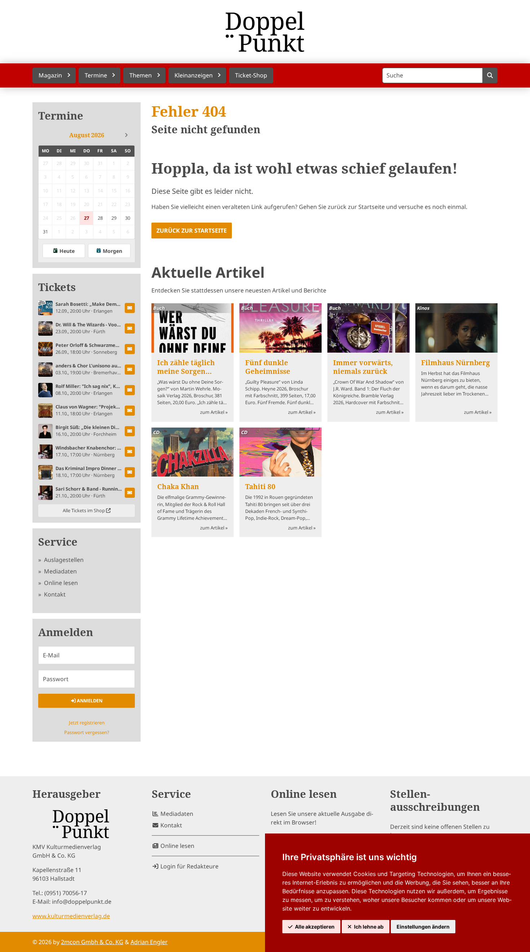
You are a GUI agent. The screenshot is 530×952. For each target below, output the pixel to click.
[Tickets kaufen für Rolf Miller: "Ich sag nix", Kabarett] (130, 390)
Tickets (57, 287)
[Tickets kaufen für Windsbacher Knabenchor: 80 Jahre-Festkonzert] (130, 452)
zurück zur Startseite (191, 230)
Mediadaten (60, 571)
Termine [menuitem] (96, 75)
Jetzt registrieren (87, 722)
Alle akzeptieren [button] (315, 927)
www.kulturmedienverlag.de (71, 916)
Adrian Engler (149, 942)
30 (127, 218)
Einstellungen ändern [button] (423, 927)
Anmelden (89, 700)
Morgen (112, 250)
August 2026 (86, 135)
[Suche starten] (489, 75)
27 (86, 218)
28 (100, 218)
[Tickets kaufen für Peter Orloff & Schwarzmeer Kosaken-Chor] (130, 349)
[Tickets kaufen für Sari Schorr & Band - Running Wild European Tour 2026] (130, 493)
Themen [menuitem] (140, 75)
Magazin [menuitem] (50, 75)
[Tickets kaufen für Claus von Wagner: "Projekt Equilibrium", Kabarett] (130, 411)
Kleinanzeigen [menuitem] (194, 75)
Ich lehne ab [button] (369, 927)
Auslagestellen (63, 560)
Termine (60, 116)
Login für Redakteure (188, 866)
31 (45, 231)
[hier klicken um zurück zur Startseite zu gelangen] (265, 32)
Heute (67, 250)
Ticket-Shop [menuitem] (251, 75)
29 (113, 218)
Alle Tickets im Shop (84, 510)
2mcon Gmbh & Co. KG (92, 942)
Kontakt (54, 594)
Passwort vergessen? (86, 732)
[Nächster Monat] (126, 135)
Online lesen (60, 583)
